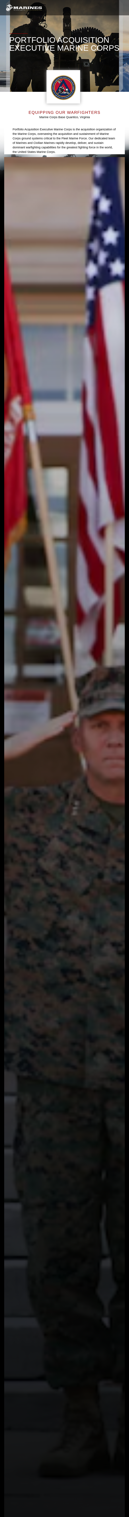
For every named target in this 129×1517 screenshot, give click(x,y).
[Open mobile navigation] (120, 7)
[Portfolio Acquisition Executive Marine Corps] (24, 7)
